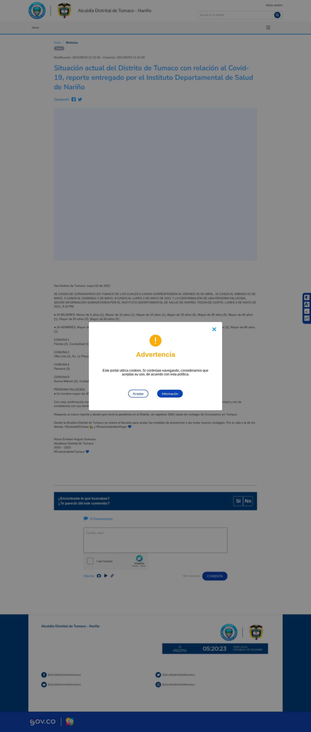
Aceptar (138, 393)
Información (170, 393)
